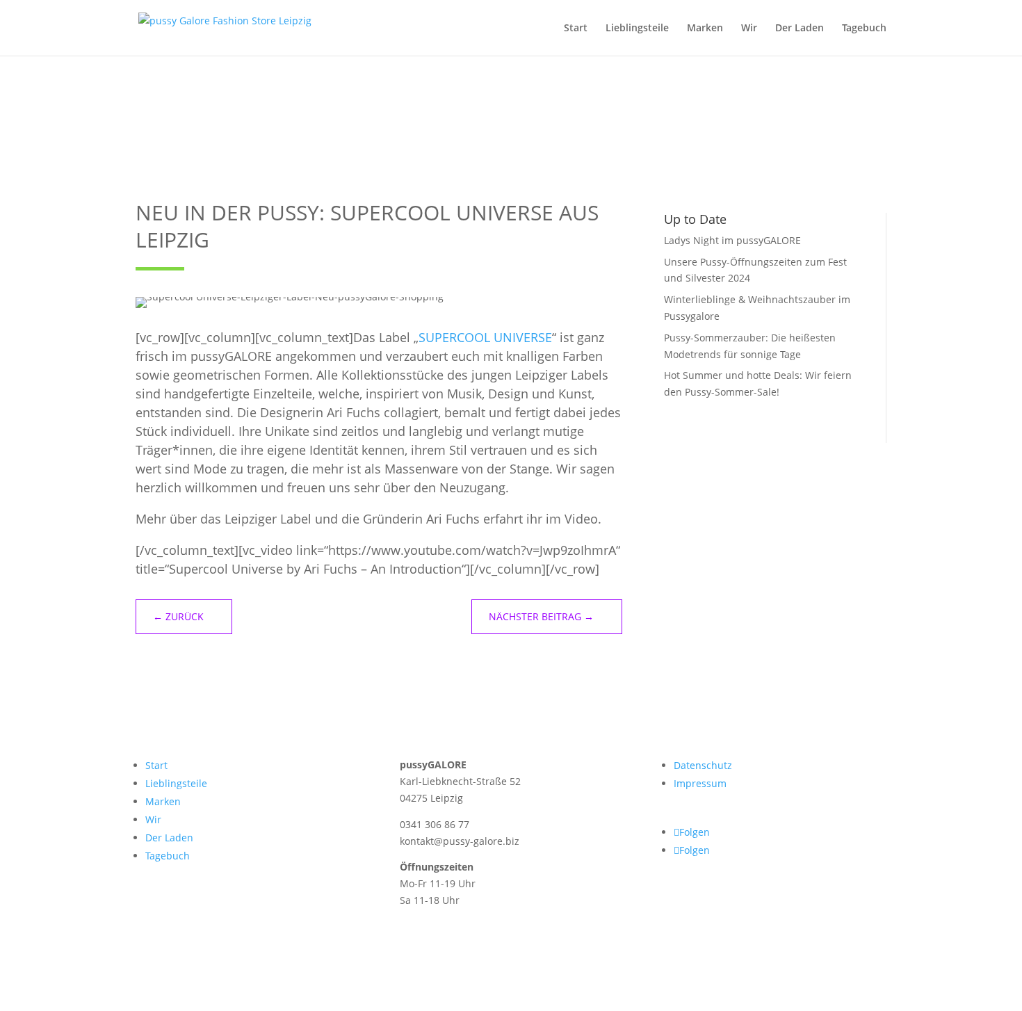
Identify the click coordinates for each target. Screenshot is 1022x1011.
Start (575, 28)
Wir (749, 28)
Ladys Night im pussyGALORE (732, 240)
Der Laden (799, 28)
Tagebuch (864, 28)
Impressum (700, 783)
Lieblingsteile (637, 28)
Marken (705, 28)
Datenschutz (703, 765)
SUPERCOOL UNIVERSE (485, 337)
